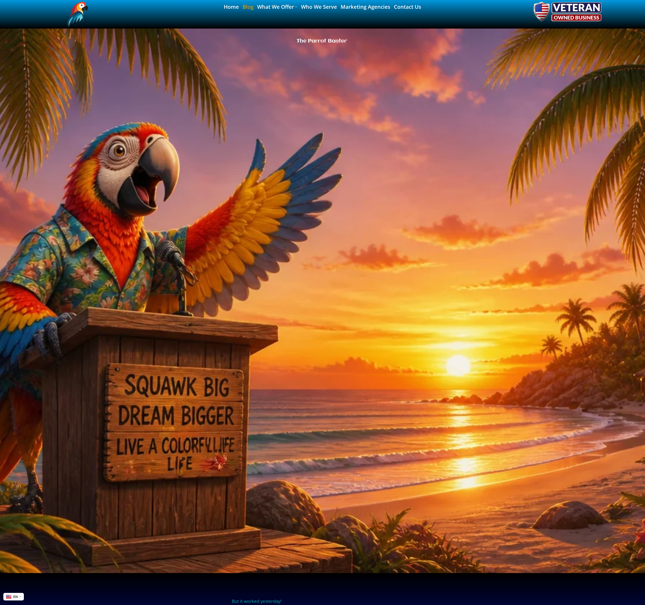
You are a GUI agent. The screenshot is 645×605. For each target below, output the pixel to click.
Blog (248, 7)
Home (231, 7)
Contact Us (407, 7)
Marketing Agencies (365, 7)
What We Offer (275, 7)
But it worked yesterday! (257, 601)
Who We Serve (319, 7)
